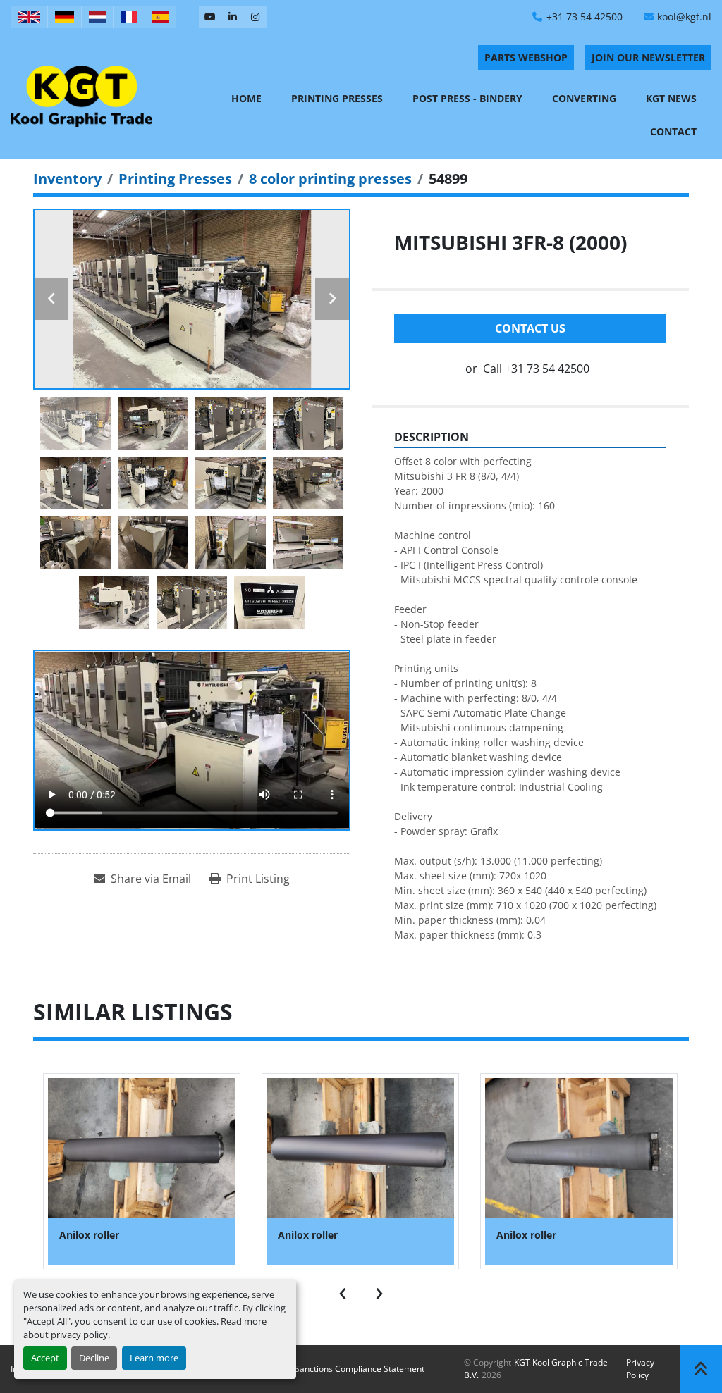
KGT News (671, 98)
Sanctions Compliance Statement (359, 1369)
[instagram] (255, 17)
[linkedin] (232, 17)
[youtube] (210, 17)
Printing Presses (337, 98)
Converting (584, 98)
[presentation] (342, 1290)
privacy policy (79, 1334)
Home (246, 98)
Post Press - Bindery (467, 98)
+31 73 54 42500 (584, 16)
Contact (673, 131)
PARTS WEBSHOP (526, 57)
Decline (94, 1357)
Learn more (154, 1357)
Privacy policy (640, 1368)
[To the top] (701, 1369)
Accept (45, 1357)
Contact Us (530, 328)
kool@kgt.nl (684, 16)
